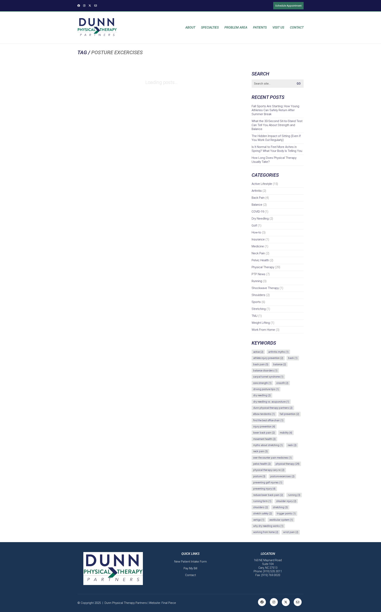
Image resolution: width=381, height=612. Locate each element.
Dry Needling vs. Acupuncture (271, 401)
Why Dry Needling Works (268, 525)
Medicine (258, 246)
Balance (257, 204)
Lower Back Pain (264, 432)
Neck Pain (258, 253)
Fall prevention (289, 413)
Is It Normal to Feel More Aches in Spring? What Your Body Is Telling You (277, 149)
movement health (264, 439)
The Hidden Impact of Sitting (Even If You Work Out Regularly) (276, 138)
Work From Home (263, 330)
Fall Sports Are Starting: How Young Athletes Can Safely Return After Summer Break (275, 110)
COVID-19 (258, 211)
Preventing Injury (264, 488)
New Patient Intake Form (190, 561)
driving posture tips (266, 389)
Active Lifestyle (262, 184)
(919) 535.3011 (272, 571)
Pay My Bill (190, 568)
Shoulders (258, 295)
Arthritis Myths (278, 351)
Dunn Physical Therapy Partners (272, 407)
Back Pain (258, 198)
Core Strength (262, 383)
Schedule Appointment (288, 5)
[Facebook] (262, 602)
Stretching (259, 309)
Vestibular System (281, 519)
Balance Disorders (265, 370)
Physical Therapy (263, 267)
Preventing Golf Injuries (267, 482)
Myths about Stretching (268, 445)
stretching (280, 507)
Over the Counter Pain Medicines (272, 457)
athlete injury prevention (268, 358)
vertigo (258, 519)
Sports (256, 302)
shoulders (260, 507)
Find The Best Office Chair (268, 420)
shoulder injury (286, 501)
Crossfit (282, 383)
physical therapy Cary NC (268, 469)
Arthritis (257, 191)
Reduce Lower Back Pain (268, 494)
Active (258, 351)
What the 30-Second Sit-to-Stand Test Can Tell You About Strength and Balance (277, 125)
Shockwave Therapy (265, 288)
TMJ (254, 316)
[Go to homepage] (97, 27)
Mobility (286, 432)
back (292, 358)
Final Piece (169, 603)
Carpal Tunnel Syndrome (268, 376)
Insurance (258, 239)
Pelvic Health (260, 260)
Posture (259, 476)
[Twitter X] (286, 602)
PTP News (258, 274)
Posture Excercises (282, 476)
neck (292, 445)
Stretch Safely (262, 513)
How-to (256, 232)
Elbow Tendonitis (264, 413)
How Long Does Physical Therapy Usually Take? (274, 160)
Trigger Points (286, 513)
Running (257, 281)
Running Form (262, 501)
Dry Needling (260, 218)
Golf (254, 225)
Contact (190, 575)
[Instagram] (274, 602)
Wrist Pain (290, 532)
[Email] (298, 602)
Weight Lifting (261, 323)
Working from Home (265, 532)
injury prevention (264, 426)
